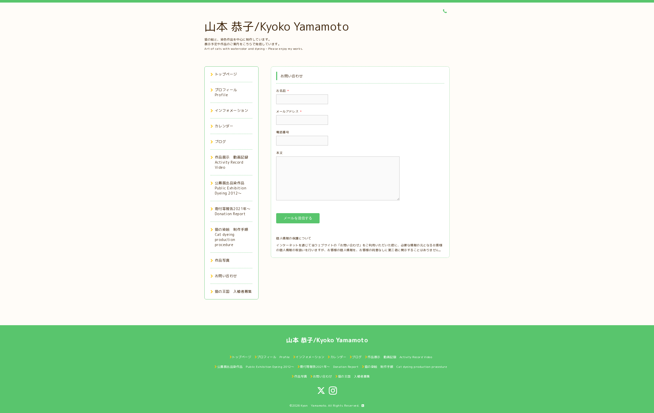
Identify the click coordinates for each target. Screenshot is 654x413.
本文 (279, 153)
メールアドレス (289, 111)
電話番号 (282, 132)
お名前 (282, 91)
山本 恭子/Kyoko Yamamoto (276, 26)
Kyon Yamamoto (313, 405)
